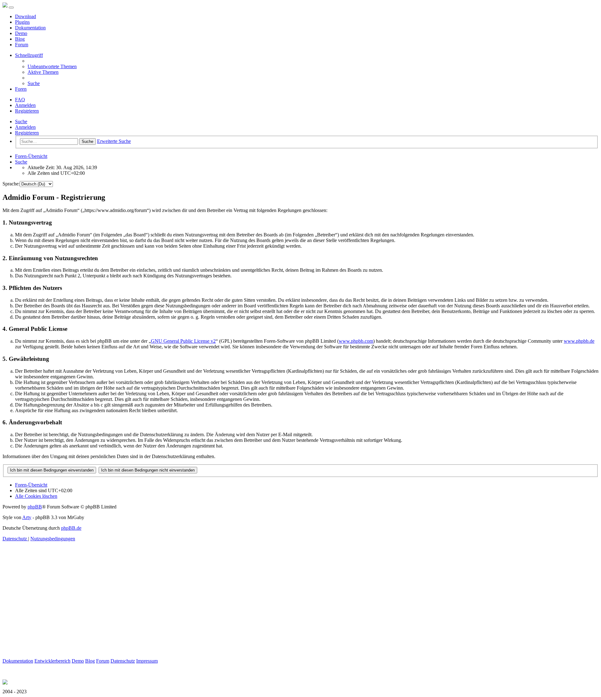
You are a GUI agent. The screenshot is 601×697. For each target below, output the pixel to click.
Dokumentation (30, 27)
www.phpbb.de (579, 341)
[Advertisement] (190, 614)
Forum (21, 44)
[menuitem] (52, 66)
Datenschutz (122, 661)
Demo (21, 33)
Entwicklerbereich (52, 661)
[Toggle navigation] (11, 7)
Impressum (147, 661)
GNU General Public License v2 (183, 341)
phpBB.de (71, 528)
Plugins (22, 22)
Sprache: (11, 183)
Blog (20, 39)
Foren (21, 89)
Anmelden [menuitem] (25, 105)
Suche (21, 121)
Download (25, 16)
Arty (26, 517)
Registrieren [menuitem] (27, 111)
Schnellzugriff (29, 55)
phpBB (35, 506)
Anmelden (25, 127)
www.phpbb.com (356, 341)
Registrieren (27, 132)
